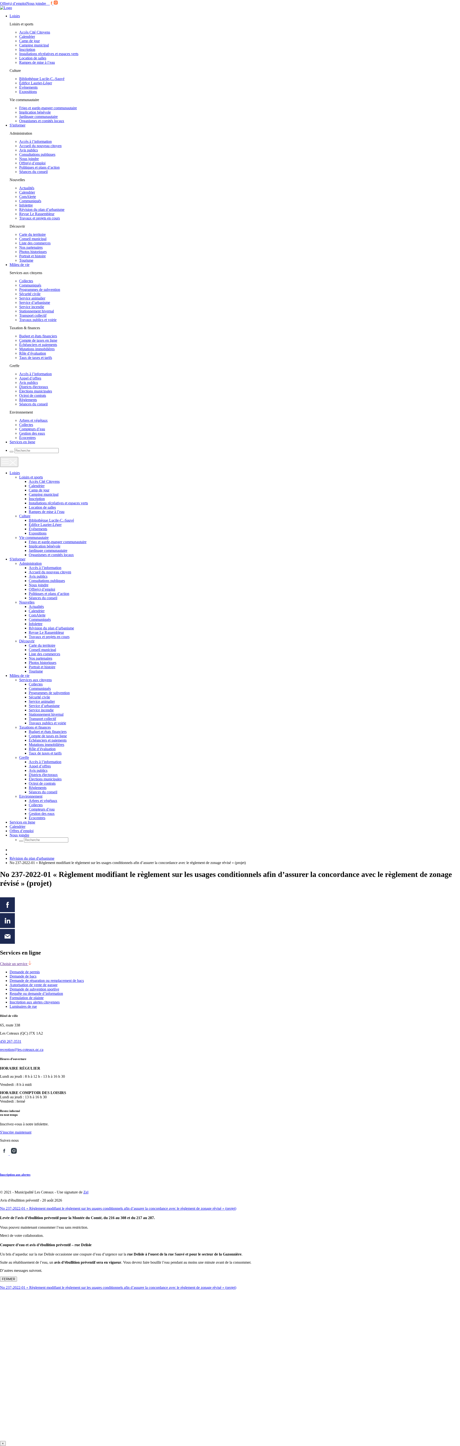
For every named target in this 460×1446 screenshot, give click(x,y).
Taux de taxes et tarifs (35, 358)
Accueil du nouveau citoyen (40, 146)
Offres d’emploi (22, 831)
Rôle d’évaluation (32, 353)
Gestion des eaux (32, 433)
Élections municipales (35, 391)
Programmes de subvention (39, 290)
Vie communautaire (34, 538)
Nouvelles (26, 602)
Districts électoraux (33, 387)
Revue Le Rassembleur (36, 214)
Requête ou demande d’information (36, 993)
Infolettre (26, 205)
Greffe (24, 757)
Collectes (26, 281)
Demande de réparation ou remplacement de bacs (47, 981)
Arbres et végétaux (33, 420)
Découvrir (26, 641)
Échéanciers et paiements (38, 345)
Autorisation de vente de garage (34, 985)
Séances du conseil (33, 172)
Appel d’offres (30, 378)
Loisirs (15, 16)
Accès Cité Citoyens (34, 32)
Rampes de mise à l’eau (37, 62)
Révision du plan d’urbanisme (41, 209)
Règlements (28, 400)
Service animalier (32, 298)
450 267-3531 (10, 1041)
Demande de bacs (23, 976)
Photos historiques (33, 252)
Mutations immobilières (37, 349)
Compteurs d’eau (32, 429)
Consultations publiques (37, 154)
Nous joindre (36, 3)
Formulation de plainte (27, 998)
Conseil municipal (32, 239)
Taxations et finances (35, 727)
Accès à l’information (35, 141)
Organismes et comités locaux (41, 121)
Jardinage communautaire (38, 117)
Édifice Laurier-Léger (35, 83)
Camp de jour (29, 41)
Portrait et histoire (32, 256)
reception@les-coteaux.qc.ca (21, 1050)
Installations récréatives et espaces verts (48, 54)
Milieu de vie (19, 265)
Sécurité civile (29, 294)
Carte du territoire (32, 234)
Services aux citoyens (35, 680)
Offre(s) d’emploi (13, 3)
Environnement (30, 796)
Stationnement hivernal (36, 311)
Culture (24, 516)
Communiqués (30, 201)
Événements (28, 87)
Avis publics (28, 150)
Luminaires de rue (23, 1006)
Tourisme (26, 260)
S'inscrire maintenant (15, 1132)
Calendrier (27, 37)
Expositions (28, 92)
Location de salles (32, 58)
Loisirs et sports (31, 477)
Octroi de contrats (32, 395)
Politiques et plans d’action (39, 167)
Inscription (27, 49)
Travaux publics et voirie (38, 320)
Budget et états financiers (38, 336)
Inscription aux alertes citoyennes (35, 1002)
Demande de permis (25, 972)
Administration (30, 563)
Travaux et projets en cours (39, 218)
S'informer (17, 125)
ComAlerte (27, 197)
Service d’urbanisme (34, 302)
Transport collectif (32, 315)
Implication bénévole (35, 112)
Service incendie (31, 307)
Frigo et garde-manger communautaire (48, 108)
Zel (85, 1192)
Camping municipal (34, 45)
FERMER (8, 1279)
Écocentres (27, 438)
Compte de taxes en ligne (38, 340)
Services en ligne (22, 442)
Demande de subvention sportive (34, 989)
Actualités (26, 188)
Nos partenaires (31, 247)
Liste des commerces (35, 243)
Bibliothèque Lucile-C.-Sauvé (41, 79)
